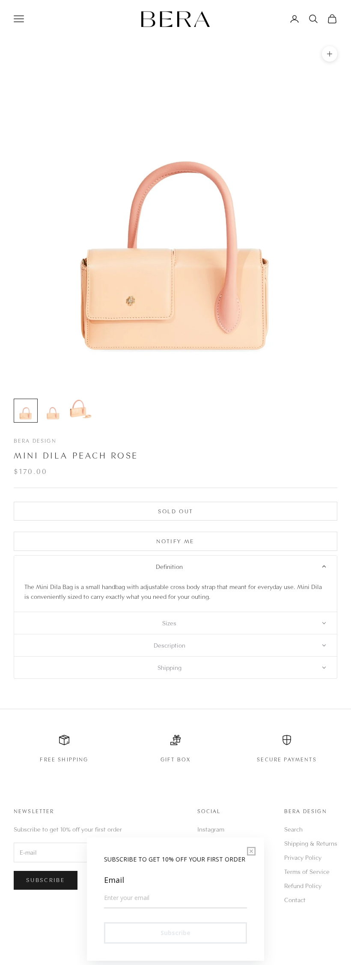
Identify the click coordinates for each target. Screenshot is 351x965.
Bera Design (35, 441)
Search (293, 829)
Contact (295, 899)
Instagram (210, 829)
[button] (175, 566)
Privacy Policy (302, 857)
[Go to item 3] (80, 409)
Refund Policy (302, 885)
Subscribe (45, 879)
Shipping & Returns (310, 843)
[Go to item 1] (26, 411)
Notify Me (175, 541)
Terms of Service (307, 871)
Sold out (175, 511)
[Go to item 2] (53, 411)
